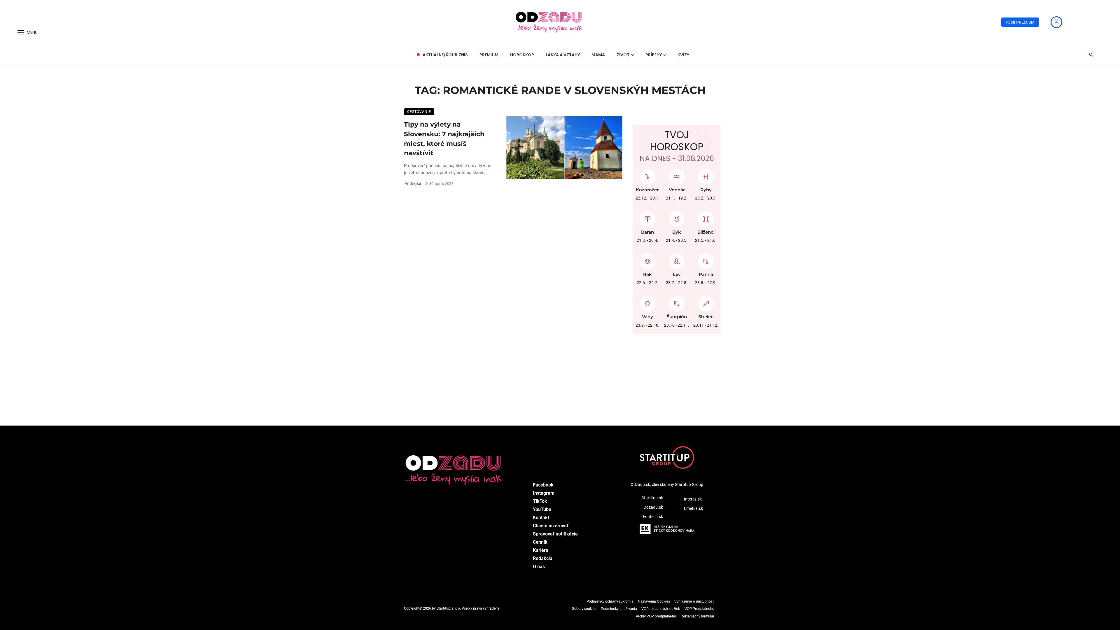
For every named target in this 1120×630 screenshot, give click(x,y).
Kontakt (541, 517)
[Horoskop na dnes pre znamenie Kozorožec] (647, 175)
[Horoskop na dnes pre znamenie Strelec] (706, 302)
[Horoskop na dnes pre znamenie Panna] (706, 260)
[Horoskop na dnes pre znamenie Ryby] (706, 175)
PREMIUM (489, 55)
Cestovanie (419, 112)
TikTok (540, 501)
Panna (706, 274)
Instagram (543, 493)
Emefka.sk (693, 508)
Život (623, 55)
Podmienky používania (619, 609)
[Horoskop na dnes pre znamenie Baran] (647, 217)
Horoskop (522, 55)
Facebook (543, 485)
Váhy (647, 316)
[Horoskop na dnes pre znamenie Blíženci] (706, 217)
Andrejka (413, 183)
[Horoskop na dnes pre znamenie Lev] (677, 260)
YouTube (542, 509)
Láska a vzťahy (563, 55)
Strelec (705, 316)
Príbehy (653, 55)
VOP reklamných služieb (660, 609)
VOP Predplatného (699, 609)
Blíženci (706, 232)
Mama (598, 55)
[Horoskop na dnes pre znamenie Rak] (647, 260)
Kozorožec (647, 189)
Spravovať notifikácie (555, 534)
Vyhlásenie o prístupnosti (694, 601)
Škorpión (677, 316)
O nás (539, 566)
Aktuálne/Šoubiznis (445, 55)
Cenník (540, 542)
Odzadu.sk (653, 507)
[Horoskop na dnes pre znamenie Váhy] (647, 302)
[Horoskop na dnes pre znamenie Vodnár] (677, 175)
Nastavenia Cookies (654, 601)
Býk (676, 232)
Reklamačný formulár (697, 616)
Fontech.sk (653, 516)
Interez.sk (693, 499)
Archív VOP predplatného (656, 616)
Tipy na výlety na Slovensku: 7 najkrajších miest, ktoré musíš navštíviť (444, 138)
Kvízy (683, 55)
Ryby (706, 189)
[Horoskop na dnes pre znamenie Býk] (677, 217)
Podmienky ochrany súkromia (610, 601)
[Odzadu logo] (548, 22)
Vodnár (677, 189)
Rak (647, 274)
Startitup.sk (652, 498)
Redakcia (542, 558)
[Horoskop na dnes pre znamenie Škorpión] (677, 302)
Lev (677, 274)
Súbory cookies (584, 609)
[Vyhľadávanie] (1091, 55)
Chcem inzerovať (550, 525)
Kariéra (540, 550)
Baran (647, 232)
